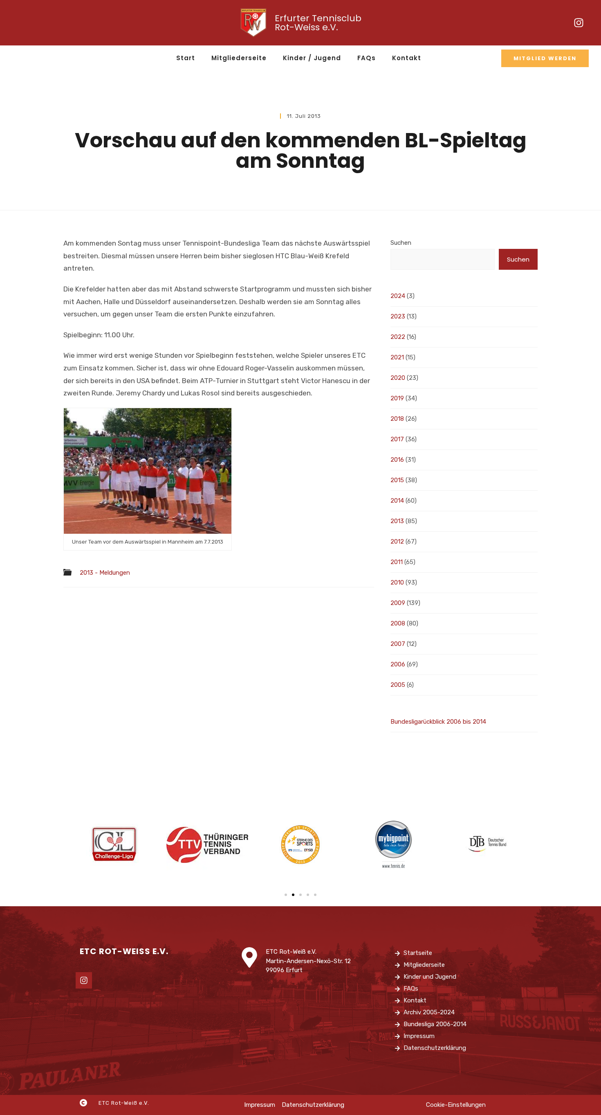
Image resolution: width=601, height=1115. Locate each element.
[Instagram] (578, 23)
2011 (396, 562)
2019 (397, 398)
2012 (397, 541)
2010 (397, 582)
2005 (397, 684)
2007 (397, 644)
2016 (397, 459)
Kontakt (406, 58)
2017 (397, 439)
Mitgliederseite (239, 58)
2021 (397, 357)
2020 (397, 377)
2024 (397, 296)
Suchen (400, 242)
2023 (397, 316)
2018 (397, 418)
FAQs (366, 58)
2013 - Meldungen (105, 573)
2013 (397, 521)
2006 (397, 664)
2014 (397, 500)
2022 (397, 337)
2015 (397, 480)
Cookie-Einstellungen (456, 1104)
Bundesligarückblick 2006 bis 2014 (438, 721)
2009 (397, 603)
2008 (397, 623)
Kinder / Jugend (312, 58)
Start (185, 58)
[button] (286, 895)
